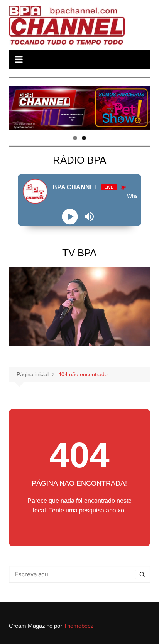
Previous (18, 106)
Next (140, 106)
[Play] (70, 217)
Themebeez (79, 625)
